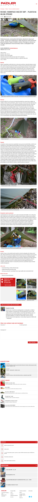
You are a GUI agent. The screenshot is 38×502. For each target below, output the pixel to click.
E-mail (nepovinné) (23, 324)
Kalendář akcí (3, 441)
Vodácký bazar (4, 465)
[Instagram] (31, 497)
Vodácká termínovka (14, 495)
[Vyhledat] (34, 4)
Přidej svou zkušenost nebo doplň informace (10, 304)
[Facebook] (29, 497)
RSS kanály (30, 490)
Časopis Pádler (12, 490)
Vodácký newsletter (22, 490)
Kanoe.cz (21, 497)
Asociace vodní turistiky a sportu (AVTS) (22, 495)
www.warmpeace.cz (14, 48)
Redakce (11, 493)
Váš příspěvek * (3, 329)
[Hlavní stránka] (8, 4)
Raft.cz (20, 492)
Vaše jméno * (2, 324)
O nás (11, 492)
